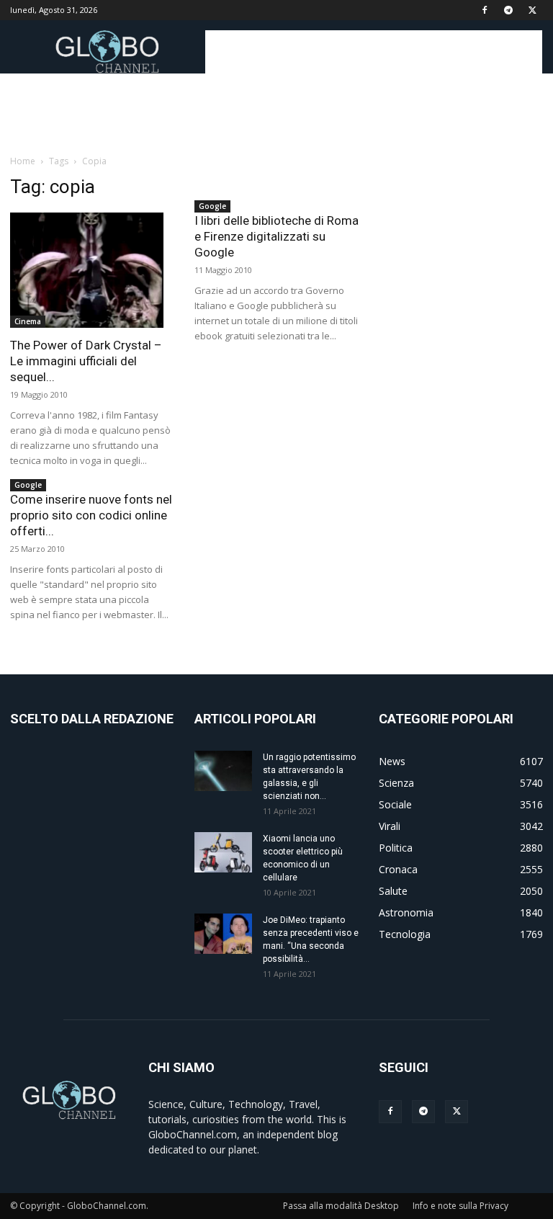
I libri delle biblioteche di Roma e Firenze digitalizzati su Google (276, 236)
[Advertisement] (373, 51)
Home (22, 161)
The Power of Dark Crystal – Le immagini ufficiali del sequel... (86, 361)
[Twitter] (532, 10)
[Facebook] (484, 10)
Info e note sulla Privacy (460, 1206)
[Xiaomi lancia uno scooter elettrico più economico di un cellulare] (223, 852)
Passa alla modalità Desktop (341, 1206)
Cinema (27, 321)
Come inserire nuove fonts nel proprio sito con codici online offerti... (91, 515)
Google (212, 206)
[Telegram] (508, 10)
